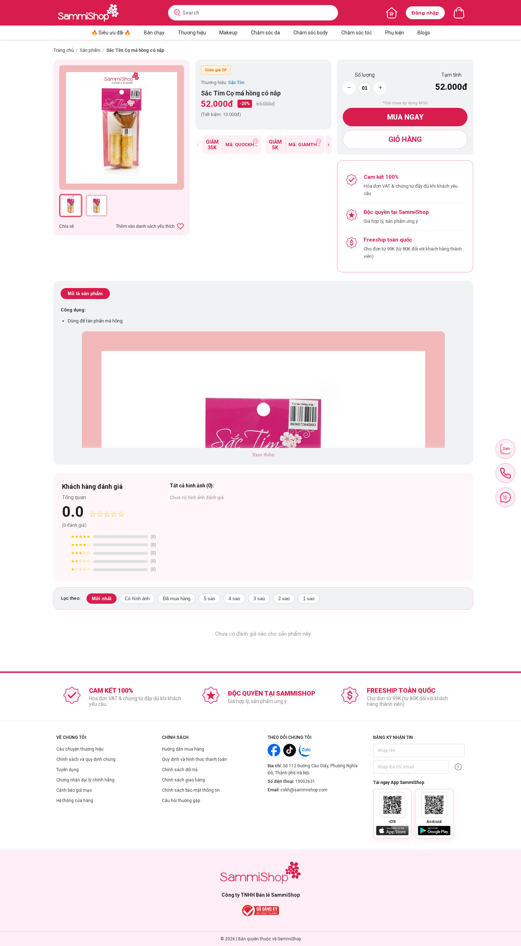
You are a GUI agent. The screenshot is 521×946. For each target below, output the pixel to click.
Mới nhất (101, 598)
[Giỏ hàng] (459, 12)
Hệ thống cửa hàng (74, 800)
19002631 (305, 781)
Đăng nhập (425, 13)
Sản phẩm (90, 50)
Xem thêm (263, 455)
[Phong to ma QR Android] (434, 805)
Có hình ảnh (137, 598)
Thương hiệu (192, 32)
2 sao (284, 598)
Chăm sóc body (310, 32)
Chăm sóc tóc (356, 32)
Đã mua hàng (176, 598)
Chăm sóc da (265, 32)
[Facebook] (274, 750)
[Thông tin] (255, 141)
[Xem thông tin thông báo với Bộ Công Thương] (260, 910)
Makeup (228, 32)
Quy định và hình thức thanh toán (194, 759)
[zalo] (505, 449)
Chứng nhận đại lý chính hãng (85, 780)
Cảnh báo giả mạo (74, 790)
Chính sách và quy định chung (86, 759)
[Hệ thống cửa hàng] (391, 12)
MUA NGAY (405, 117)
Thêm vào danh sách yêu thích (145, 226)
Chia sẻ (66, 226)
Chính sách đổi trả (180, 769)
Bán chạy (154, 32)
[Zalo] (305, 750)
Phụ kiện (394, 32)
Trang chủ (64, 50)
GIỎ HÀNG (405, 139)
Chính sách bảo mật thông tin (191, 790)
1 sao (308, 598)
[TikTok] (289, 750)
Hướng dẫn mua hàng (183, 749)
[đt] (505, 473)
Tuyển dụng (67, 769)
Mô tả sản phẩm (85, 293)
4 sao (234, 598)
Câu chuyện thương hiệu (79, 749)
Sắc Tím (236, 82)
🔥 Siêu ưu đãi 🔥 (110, 32)
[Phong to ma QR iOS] (392, 805)
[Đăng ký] (458, 766)
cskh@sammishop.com (303, 789)
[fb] (505, 497)
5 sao (209, 598)
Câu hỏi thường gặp (181, 800)
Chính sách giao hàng (183, 780)
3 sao (259, 598)
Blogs (424, 32)
